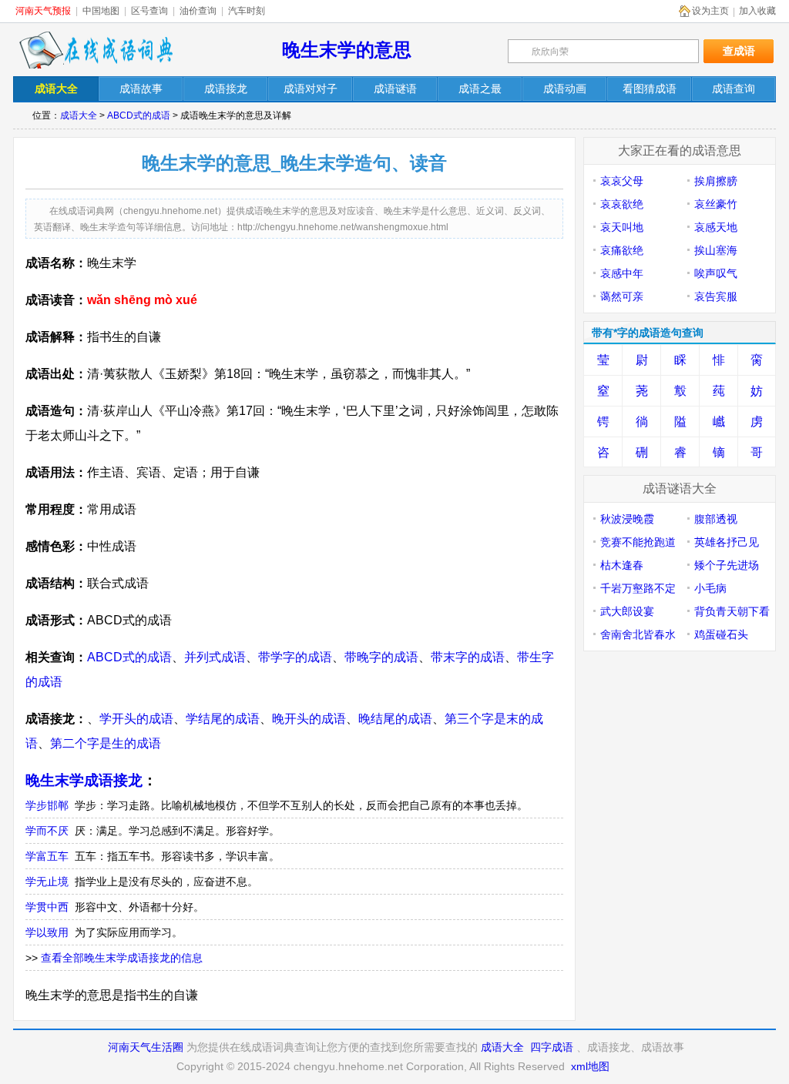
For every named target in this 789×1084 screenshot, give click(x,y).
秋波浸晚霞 (627, 519)
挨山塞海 (715, 250)
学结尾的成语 (223, 718)
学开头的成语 (136, 718)
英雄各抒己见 (726, 542)
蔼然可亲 (621, 296)
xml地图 (590, 1066)
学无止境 (47, 881)
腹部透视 (715, 519)
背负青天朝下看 (732, 611)
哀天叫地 (621, 227)
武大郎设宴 (627, 611)
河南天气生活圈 (145, 1047)
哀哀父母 (621, 181)
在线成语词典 (95, 50)
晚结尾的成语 (395, 718)
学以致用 (47, 932)
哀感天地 (715, 227)
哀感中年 (621, 273)
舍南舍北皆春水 (638, 634)
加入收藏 (757, 10)
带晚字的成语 (381, 657)
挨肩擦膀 (715, 181)
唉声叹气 (715, 273)
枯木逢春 (621, 565)
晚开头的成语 (309, 718)
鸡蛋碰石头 (721, 634)
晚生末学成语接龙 (84, 780)
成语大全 (78, 115)
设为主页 (710, 10)
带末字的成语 (468, 657)
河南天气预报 (43, 10)
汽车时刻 (246, 10)
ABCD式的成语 (138, 115)
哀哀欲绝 (621, 204)
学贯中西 (47, 907)
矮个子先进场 (726, 565)
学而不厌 (47, 831)
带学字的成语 (295, 657)
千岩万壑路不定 (638, 588)
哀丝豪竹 (715, 204)
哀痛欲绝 (621, 250)
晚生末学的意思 (346, 49)
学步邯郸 (47, 805)
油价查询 (198, 10)
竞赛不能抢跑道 (638, 542)
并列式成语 (215, 657)
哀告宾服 (715, 296)
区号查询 (149, 10)
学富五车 (47, 856)
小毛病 (710, 588)
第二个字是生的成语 (105, 743)
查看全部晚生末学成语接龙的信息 (122, 958)
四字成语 (551, 1047)
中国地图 (100, 10)
